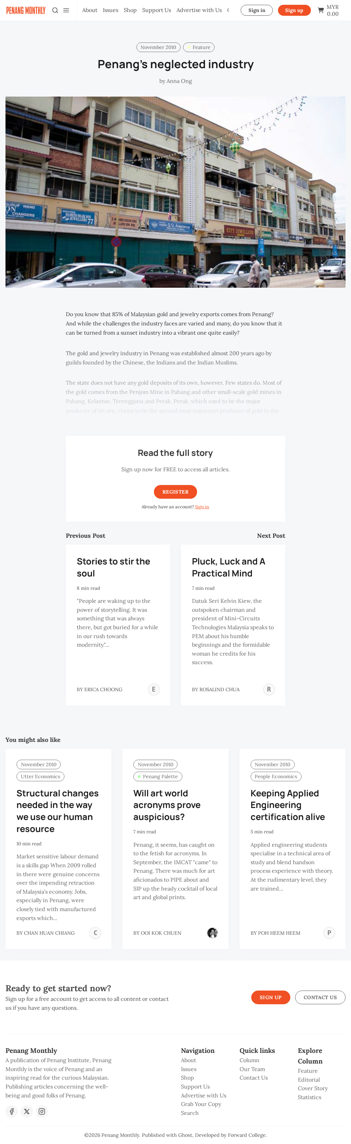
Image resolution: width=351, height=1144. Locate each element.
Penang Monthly (120, 1135)
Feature (201, 47)
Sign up (294, 10)
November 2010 (158, 47)
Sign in (257, 10)
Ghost (185, 1135)
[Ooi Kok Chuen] (212, 933)
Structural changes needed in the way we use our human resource (57, 811)
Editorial (309, 1079)
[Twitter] (27, 1111)
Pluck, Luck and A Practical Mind (228, 567)
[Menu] (66, 10)
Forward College (247, 1135)
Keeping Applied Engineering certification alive (288, 805)
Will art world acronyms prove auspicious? (167, 805)
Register (175, 492)
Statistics (309, 1097)
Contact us (320, 997)
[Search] (55, 10)
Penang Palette (160, 776)
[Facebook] (11, 1111)
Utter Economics (40, 776)
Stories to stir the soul (113, 567)
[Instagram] (42, 1111)
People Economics (276, 776)
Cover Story (313, 1088)
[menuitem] (89, 10)
